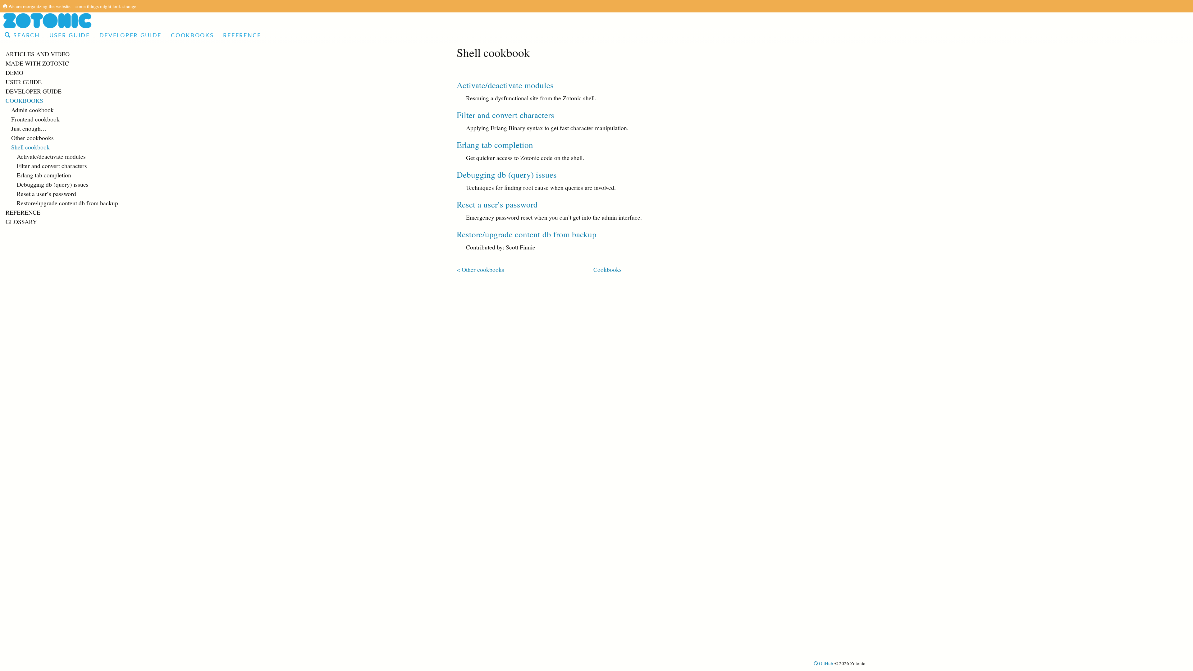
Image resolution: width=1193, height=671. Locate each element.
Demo (14, 72)
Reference (242, 36)
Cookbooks (192, 36)
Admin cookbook (32, 110)
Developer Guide (130, 36)
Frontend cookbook (35, 119)
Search (25, 36)
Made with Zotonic (37, 63)
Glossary (21, 221)
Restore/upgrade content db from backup (67, 203)
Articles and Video (38, 54)
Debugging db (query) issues (53, 184)
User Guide (69, 36)
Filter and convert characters (52, 166)
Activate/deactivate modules (51, 156)
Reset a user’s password (46, 193)
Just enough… (29, 128)
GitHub (825, 663)
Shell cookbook (30, 147)
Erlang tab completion (44, 175)
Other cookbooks (32, 138)
